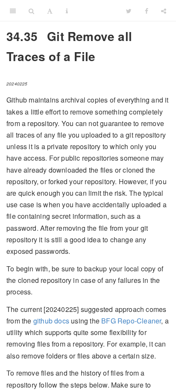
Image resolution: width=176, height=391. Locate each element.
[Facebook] (146, 10)
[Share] (164, 10)
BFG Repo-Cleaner (131, 321)
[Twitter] (129, 10)
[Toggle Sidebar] (12, 10)
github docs (51, 321)
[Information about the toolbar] (66, 10)
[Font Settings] (50, 10)
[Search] (31, 10)
